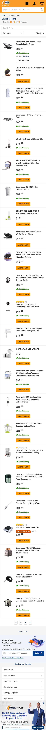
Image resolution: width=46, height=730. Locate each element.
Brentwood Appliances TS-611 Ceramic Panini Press (28, 42)
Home (4, 15)
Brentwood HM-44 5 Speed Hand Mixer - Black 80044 (29, 575)
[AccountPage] (34, 3)
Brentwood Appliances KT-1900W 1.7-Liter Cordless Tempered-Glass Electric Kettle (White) (30, 373)
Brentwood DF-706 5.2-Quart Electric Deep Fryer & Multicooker (30, 599)
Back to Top (23, 631)
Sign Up (38, 653)
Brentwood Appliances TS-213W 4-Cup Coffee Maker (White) (29, 451)
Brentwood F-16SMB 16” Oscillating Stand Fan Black (27, 305)
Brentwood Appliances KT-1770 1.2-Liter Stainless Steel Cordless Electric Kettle (30, 277)
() (26, 302)
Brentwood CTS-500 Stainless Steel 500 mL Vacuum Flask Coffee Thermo (28, 399)
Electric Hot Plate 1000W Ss (27, 527)
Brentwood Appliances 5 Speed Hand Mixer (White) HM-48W (29, 329)
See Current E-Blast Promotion (12, 658)
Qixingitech (25, 56)
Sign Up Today (37, 727)
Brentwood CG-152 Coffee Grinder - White (27, 188)
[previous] (20, 623)
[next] (25, 623)
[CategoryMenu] (27, 3)
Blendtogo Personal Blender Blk (29, 139)
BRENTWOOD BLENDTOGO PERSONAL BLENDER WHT (27, 212)
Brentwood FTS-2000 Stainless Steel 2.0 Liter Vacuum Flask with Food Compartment (30, 476)
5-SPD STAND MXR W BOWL (27, 349)
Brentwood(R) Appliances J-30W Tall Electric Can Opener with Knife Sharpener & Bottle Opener (29, 90)
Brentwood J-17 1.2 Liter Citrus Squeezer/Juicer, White (29, 424)
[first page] (16, 623)
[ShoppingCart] (41, 3)
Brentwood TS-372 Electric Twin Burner (29, 116)
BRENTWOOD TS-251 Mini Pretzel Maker (30, 68)
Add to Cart (23, 81)
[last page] (30, 623)
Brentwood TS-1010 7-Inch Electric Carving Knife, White (28, 501)
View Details (23, 60)
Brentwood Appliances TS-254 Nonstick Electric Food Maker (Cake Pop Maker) (28, 254)
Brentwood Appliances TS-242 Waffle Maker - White (28, 232)
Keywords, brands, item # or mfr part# (17, 9)
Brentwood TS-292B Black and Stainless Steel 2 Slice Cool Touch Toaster (28, 550)
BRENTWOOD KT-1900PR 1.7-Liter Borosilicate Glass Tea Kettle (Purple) (28, 162)
